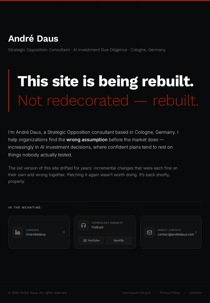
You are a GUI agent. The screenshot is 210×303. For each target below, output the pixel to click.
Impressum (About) (136, 293)
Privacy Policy (170, 293)
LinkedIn (195, 293)
